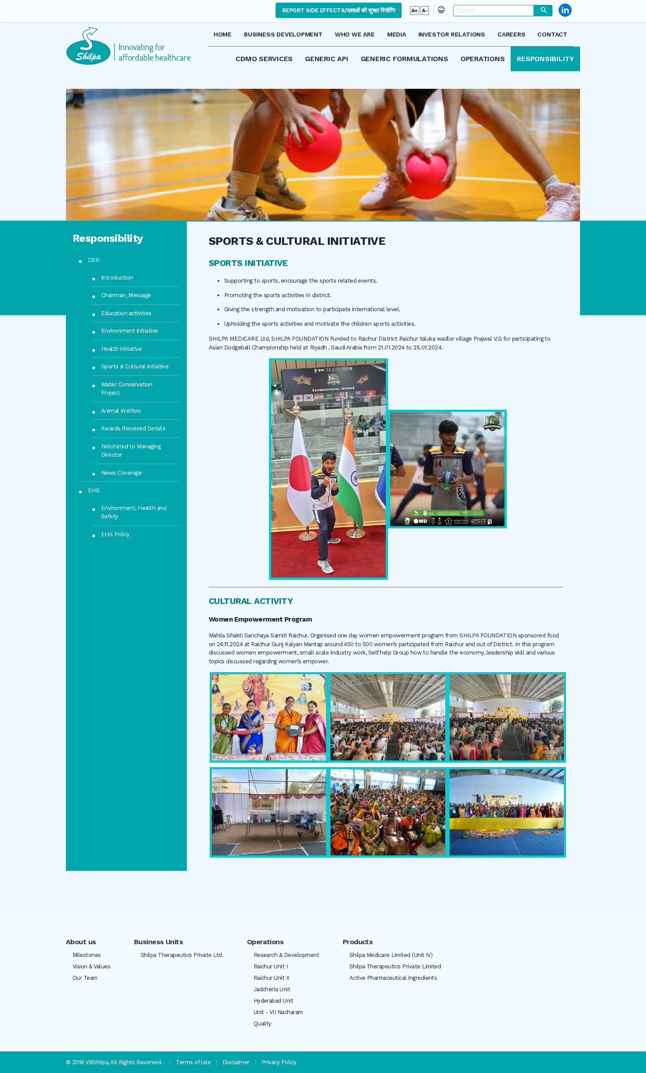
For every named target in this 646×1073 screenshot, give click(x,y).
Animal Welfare (121, 410)
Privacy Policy (279, 1062)
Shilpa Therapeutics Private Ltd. (182, 955)
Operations (483, 59)
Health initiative (121, 349)
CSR (93, 260)
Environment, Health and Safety (133, 512)
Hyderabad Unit (274, 1000)
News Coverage (121, 472)
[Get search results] (543, 10)
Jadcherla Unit (272, 989)
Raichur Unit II (271, 978)
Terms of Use (193, 1062)
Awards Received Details (133, 428)
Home (223, 34)
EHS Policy (115, 534)
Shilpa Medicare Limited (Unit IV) (391, 955)
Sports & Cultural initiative (134, 366)
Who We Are (355, 34)
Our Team (85, 978)
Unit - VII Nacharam (278, 1012)
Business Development (283, 34)
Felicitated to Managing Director (130, 450)
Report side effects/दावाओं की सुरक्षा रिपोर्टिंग (338, 10)
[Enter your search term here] (493, 10)
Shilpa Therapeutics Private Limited (395, 966)
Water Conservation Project (126, 388)
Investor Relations (451, 34)
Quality (263, 1023)
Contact (552, 34)
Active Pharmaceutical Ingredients (393, 978)
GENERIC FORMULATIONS (404, 59)
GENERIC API (326, 59)
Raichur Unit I (271, 966)
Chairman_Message (126, 295)
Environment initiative (129, 330)
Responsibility (545, 59)
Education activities (126, 313)
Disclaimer (236, 1062)
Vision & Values (91, 966)
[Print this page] (438, 10)
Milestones (87, 955)
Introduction (117, 277)
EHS (93, 490)
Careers (511, 34)
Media (396, 34)
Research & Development (286, 955)
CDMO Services (264, 59)
